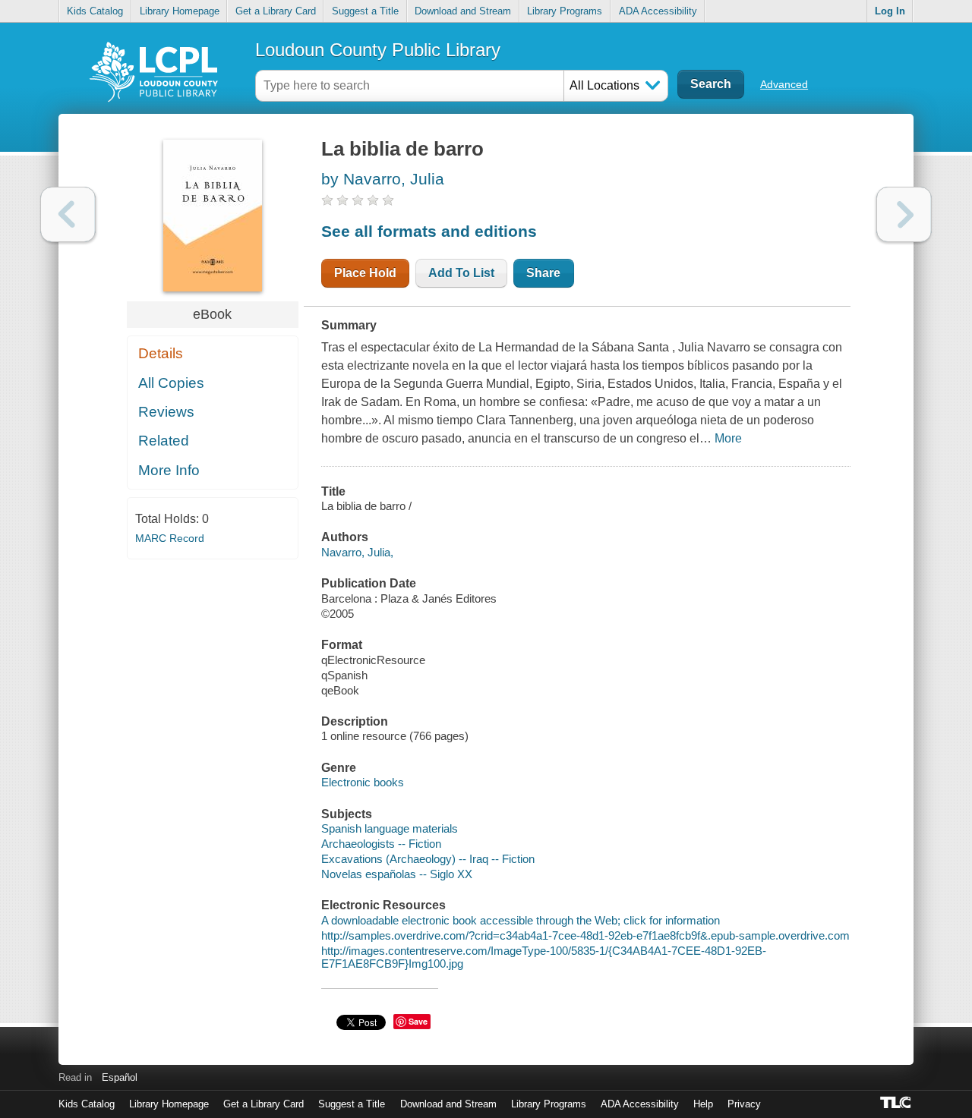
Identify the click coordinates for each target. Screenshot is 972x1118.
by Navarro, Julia (382, 178)
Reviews (166, 412)
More (728, 438)
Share (543, 272)
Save (418, 1021)
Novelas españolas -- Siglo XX (396, 874)
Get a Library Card (275, 11)
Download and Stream (463, 11)
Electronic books (362, 782)
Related (163, 441)
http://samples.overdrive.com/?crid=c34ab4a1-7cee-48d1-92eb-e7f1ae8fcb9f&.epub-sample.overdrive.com (585, 935)
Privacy (744, 1104)
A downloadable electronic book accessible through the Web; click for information (520, 920)
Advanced (784, 84)
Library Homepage (179, 11)
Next (904, 214)
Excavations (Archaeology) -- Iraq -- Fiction (428, 858)
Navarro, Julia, (357, 552)
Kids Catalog (95, 11)
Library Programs (564, 11)
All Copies (171, 383)
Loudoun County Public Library (377, 49)
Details (160, 353)
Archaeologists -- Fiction (381, 843)
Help (703, 1104)
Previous (68, 214)
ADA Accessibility (658, 11)
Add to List (461, 272)
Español (119, 1077)
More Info (169, 470)
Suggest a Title (365, 11)
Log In (890, 11)
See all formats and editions (429, 231)
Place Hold (365, 272)
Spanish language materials (389, 828)
